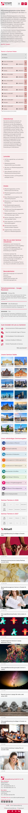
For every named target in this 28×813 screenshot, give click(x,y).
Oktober (10, 509)
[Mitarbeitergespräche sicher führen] (22, 3)
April (10, 523)
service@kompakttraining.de (17, 797)
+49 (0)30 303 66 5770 (9, 794)
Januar (10, 518)
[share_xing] (9, 811)
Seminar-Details (5, 44)
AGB (8, 805)
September (23, 504)
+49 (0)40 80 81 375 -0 (9, 786)
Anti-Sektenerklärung (16, 805)
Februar (17, 518)
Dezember (23, 509)
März (23, 518)
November (17, 509)
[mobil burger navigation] (19, 3)
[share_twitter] (15, 811)
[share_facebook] (12, 811)
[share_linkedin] (19, 811)
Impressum (21, 808)
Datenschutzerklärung (10, 808)
